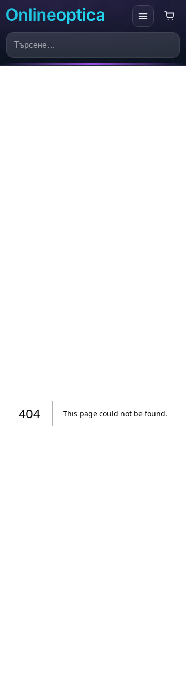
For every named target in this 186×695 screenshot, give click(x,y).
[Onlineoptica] (66, 16)
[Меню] (143, 16)
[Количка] (169, 16)
